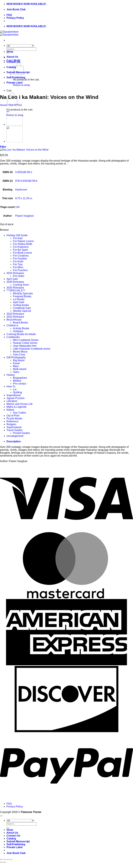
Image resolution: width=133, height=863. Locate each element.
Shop (9, 51)
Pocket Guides (21, 433)
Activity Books (21, 328)
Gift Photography (16, 357)
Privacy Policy (15, 17)
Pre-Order (18, 276)
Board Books (20, 322)
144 (17, 207)
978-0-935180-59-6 (26, 180)
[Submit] (7, 827)
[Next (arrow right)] (4, 862)
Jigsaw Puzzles (15, 398)
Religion (11, 424)
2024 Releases (15, 273)
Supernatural (13, 427)
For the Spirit (20, 249)
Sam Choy (19, 354)
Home (3, 105)
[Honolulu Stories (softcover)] (14, 124)
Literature (11, 401)
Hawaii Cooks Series (25, 343)
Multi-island (19, 369)
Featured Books (22, 296)
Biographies (20, 377)
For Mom (18, 267)
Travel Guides (14, 430)
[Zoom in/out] (1, 859)
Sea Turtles (19, 412)
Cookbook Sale (22, 308)
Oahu (16, 372)
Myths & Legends (16, 406)
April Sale (12, 279)
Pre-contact (19, 383)
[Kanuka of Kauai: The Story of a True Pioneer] (14, 141)
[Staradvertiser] (9, 33)
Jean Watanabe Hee (24, 345)
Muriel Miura (20, 351)
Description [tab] (13, 441)
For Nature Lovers (23, 241)
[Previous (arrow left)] (1, 862)
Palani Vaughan (24, 215)
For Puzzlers (20, 270)
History (10, 375)
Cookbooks (13, 337)
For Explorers (21, 247)
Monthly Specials (23, 293)
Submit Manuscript (18, 841)
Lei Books (18, 299)
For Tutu (18, 264)
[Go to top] (1, 815)
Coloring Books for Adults (21, 334)
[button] (3, 146)
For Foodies (20, 258)
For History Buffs (22, 244)
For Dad (17, 238)
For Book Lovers (22, 252)
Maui (16, 366)
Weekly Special (22, 311)
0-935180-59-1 (23, 172)
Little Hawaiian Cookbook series (31, 348)
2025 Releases (15, 287)
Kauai (16, 363)
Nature (10, 409)
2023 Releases (15, 313)
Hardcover (21, 189)
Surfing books (21, 305)
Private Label (14, 82)
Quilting (17, 392)
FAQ (9, 15)
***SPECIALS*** (15, 290)
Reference (12, 421)
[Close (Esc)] (11, 859)
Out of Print (15, 105)
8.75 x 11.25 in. (24, 198)
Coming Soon (21, 284)
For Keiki (18, 261)
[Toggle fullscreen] (4, 859)
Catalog (11, 67)
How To (10, 386)
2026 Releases (15, 281)
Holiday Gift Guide (17, 235)
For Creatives (21, 255)
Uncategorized (14, 436)
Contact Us (13, 835)
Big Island (18, 360)
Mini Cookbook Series (25, 340)
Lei (15, 389)
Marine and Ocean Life (19, 404)
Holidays (18, 331)
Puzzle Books (14, 418)
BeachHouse (14, 319)
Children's (12, 325)
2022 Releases (15, 316)
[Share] (7, 859)
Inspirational (13, 395)
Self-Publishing (15, 77)
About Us (12, 56)
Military (17, 380)
